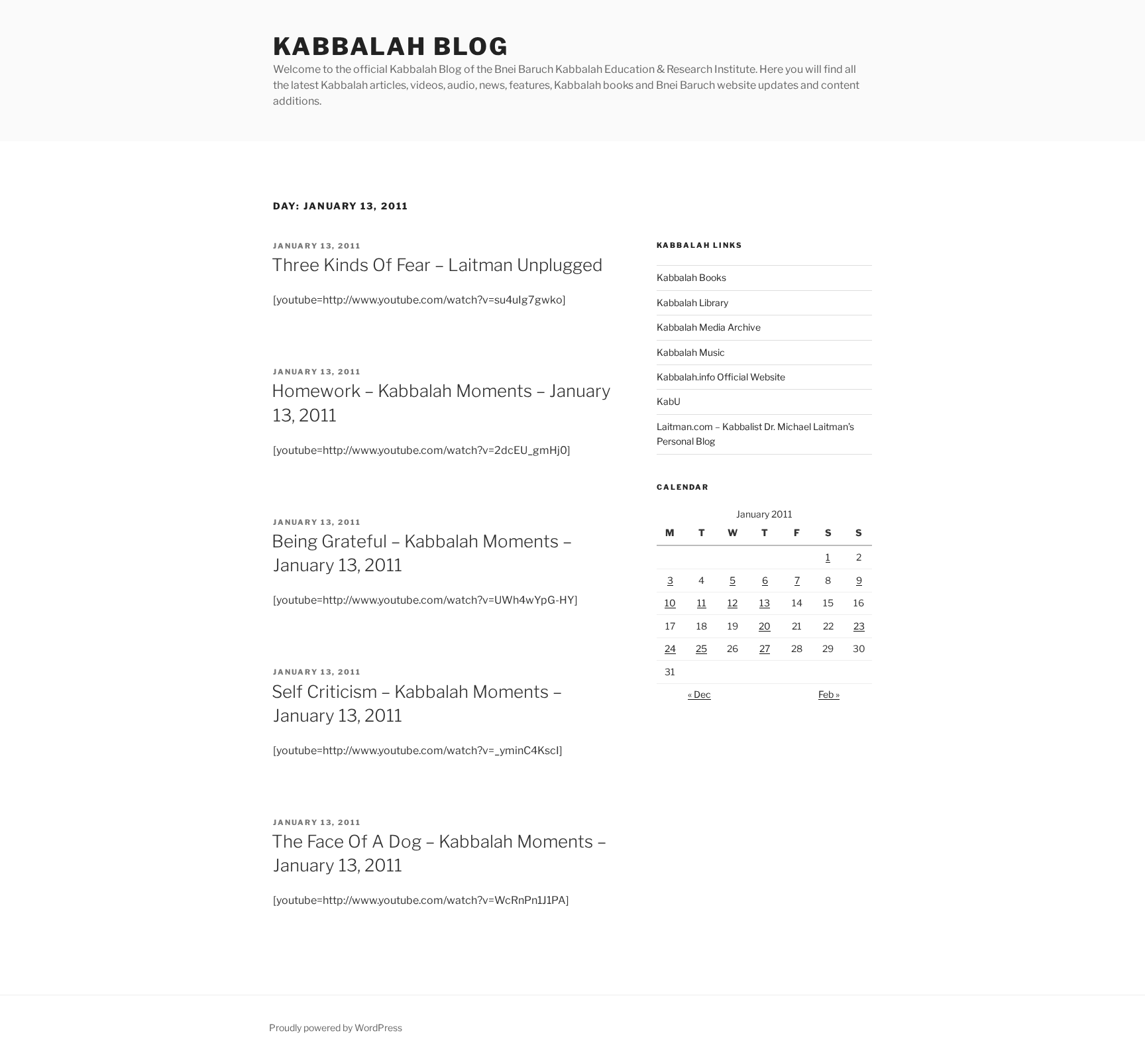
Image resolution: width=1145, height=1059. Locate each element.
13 (764, 602)
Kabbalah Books (691, 277)
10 (670, 602)
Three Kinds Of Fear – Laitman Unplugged (437, 264)
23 (859, 626)
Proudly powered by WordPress (335, 1027)
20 (765, 626)
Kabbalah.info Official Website (721, 376)
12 (732, 602)
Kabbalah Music (691, 352)
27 (764, 648)
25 (701, 648)
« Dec (699, 694)
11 (701, 602)
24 (670, 648)
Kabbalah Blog (390, 46)
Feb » (829, 694)
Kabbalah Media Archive (709, 327)
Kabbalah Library (692, 302)
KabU (669, 401)
